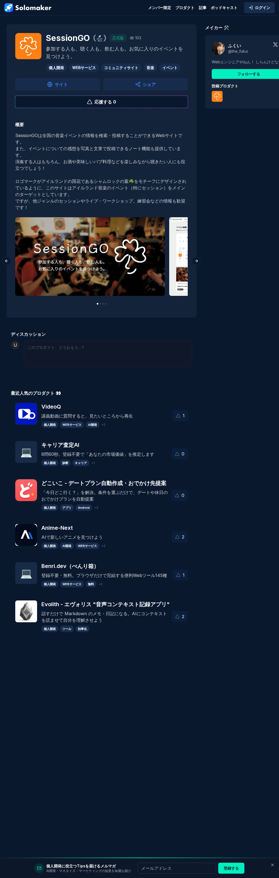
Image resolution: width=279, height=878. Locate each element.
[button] (180, 415)
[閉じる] (272, 865)
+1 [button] (93, 463)
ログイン (262, 7)
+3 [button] (96, 508)
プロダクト (185, 7)
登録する (231, 868)
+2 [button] (103, 425)
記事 (203, 7)
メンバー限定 (159, 7)
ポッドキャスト (224, 7)
